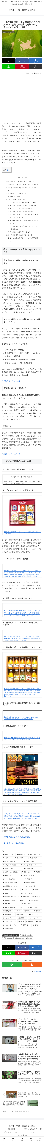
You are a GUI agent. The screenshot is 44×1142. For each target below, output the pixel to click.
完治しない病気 (8, 938)
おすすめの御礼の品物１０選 (16, 199)
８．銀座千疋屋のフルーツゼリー (21, 232)
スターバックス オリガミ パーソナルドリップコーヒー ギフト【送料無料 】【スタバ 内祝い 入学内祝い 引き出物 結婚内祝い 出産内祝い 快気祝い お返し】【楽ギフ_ (22, 638)
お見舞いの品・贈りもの (11, 935)
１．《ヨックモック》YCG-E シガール (23, 202)
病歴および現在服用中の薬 (33, 1129)
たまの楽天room (22, 1135)
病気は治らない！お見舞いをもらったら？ (20, 181)
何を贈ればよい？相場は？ (17, 193)
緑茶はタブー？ (15, 196)
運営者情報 (11, 1129)
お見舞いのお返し (27, 935)
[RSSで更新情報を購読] (32, 964)
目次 (19, 177)
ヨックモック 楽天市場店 (13, 843)
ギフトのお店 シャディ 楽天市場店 (16, 837)
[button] (35, 66)
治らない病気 (20, 938)
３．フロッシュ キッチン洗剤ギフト (22, 208)
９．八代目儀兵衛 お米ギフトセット (20, 235)
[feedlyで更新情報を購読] (12, 964)
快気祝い (29, 938)
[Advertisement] (22, 97)
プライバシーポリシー (11, 1132)
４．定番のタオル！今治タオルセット (22, 211)
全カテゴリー (32, 1132)
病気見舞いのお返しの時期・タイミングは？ (23, 184)
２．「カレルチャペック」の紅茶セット (23, 205)
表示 (8, 170)
